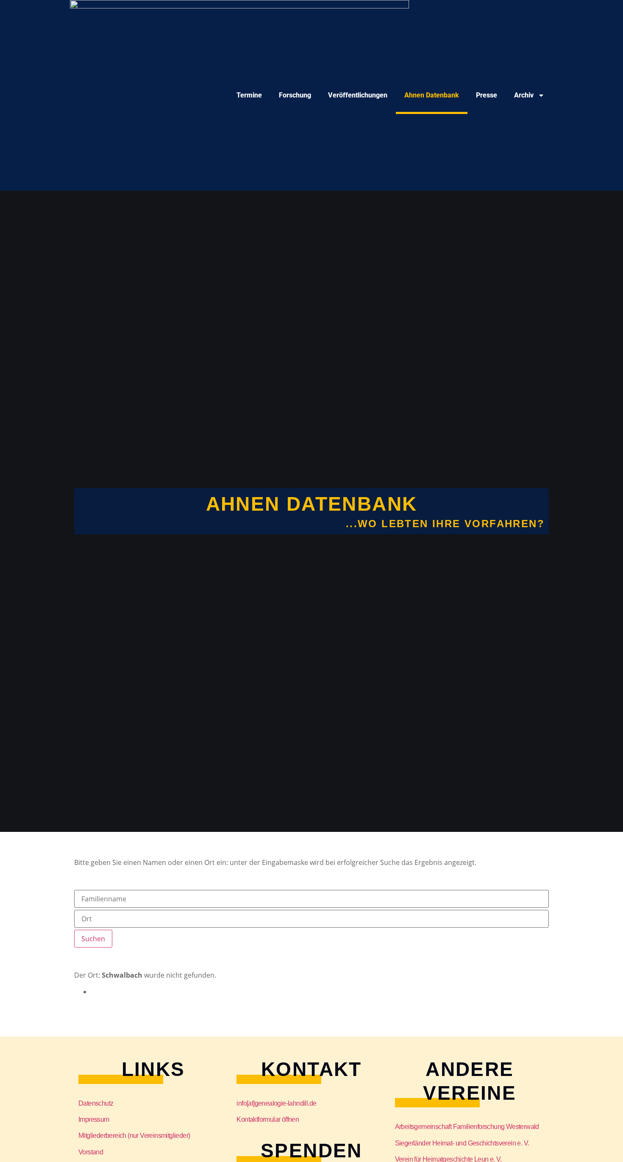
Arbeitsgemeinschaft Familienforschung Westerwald (467, 1126)
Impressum (93, 1119)
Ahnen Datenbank (431, 95)
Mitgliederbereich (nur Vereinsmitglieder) (134, 1135)
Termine (249, 95)
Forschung (295, 95)
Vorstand (90, 1152)
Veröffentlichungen (357, 95)
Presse (486, 95)
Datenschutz (95, 1103)
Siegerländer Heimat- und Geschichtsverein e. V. (462, 1143)
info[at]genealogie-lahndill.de (276, 1103)
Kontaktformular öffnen (267, 1119)
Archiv (524, 95)
